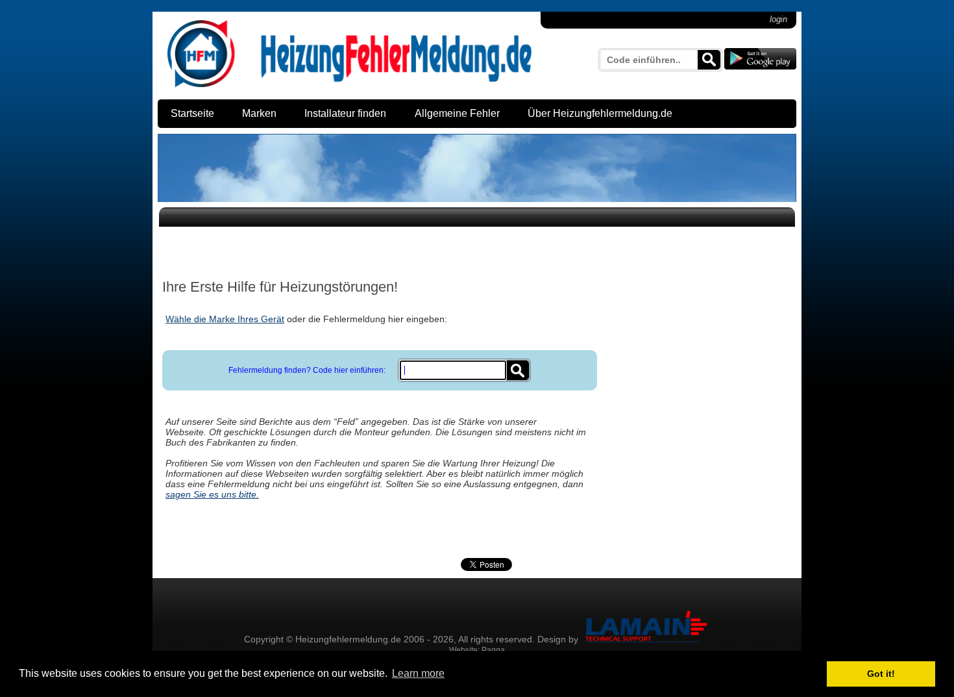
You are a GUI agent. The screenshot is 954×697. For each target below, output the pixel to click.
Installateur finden (345, 113)
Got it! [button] (881, 673)
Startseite (192, 113)
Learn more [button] (418, 673)
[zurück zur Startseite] (349, 86)
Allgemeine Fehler (457, 113)
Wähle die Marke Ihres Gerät (224, 319)
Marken (259, 113)
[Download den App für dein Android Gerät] (760, 60)
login (778, 19)
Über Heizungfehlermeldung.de (600, 113)
